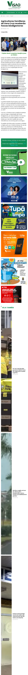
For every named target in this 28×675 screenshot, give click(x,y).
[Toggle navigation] (2, 12)
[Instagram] (19, 12)
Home (3, 16)
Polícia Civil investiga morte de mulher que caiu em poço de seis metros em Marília (19, 616)
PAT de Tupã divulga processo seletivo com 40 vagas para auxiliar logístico (19, 370)
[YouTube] (21, 12)
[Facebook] (17, 12)
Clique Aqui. (14, 142)
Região (11, 16)
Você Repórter (11, 12)
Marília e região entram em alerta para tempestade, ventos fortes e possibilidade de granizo (20, 493)
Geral (7, 16)
